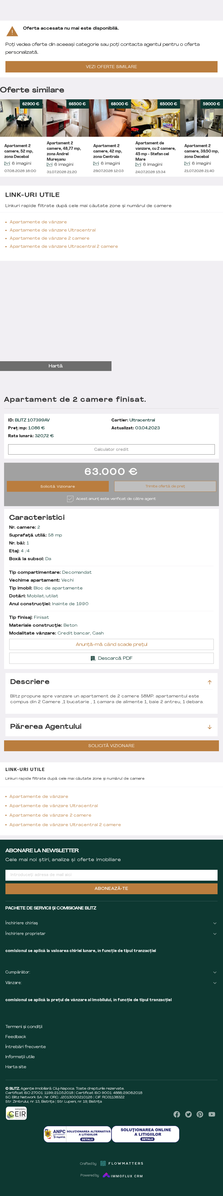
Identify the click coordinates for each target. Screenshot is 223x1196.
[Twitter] (188, 1114)
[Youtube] (211, 1114)
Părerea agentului (46, 727)
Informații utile (20, 1057)
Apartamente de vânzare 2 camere (50, 239)
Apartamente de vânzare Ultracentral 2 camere (64, 247)
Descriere (30, 682)
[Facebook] (177, 1114)
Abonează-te (111, 889)
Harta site (15, 1067)
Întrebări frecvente (25, 1047)
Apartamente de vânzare (38, 222)
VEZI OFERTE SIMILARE (111, 67)
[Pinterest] (200, 1114)
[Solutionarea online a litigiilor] (145, 1134)
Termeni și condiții (23, 1027)
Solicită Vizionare (58, 486)
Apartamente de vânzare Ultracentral (53, 231)
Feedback (15, 1037)
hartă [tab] (56, 366)
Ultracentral (133, 420)
